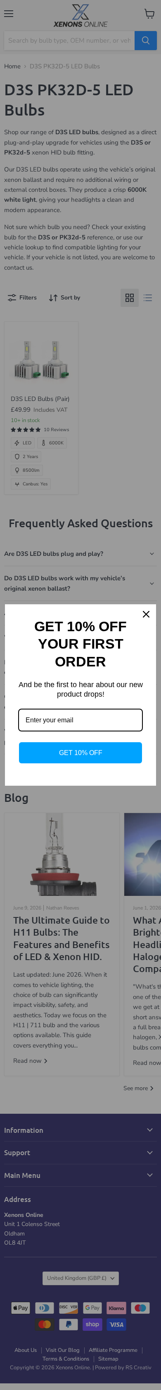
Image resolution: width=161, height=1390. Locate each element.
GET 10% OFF (80, 752)
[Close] (146, 614)
